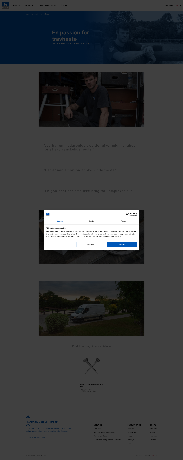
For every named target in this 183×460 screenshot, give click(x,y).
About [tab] (123, 221)
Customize (90, 245)
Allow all (122, 245)
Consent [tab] (60, 221)
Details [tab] (91, 221)
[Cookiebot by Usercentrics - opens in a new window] (127, 214)
